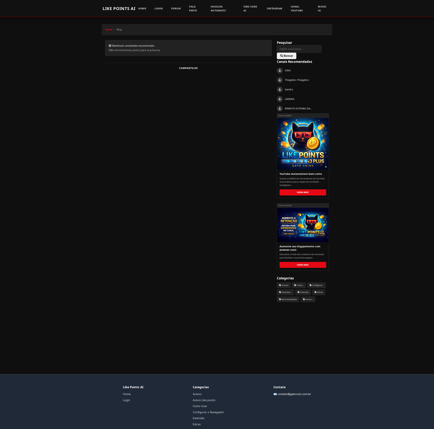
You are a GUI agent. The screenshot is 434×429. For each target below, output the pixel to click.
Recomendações (289, 299)
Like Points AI (119, 8)
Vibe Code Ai (250, 8)
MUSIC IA (322, 8)
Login (158, 8)
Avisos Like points (204, 400)
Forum (176, 8)
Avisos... (309, 299)
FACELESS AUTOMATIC (218, 8)
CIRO (288, 70)
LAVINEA (289, 99)
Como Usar (200, 406)
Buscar (288, 55)
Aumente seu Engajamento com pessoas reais (300, 248)
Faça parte (193, 8)
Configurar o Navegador (208, 412)
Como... (300, 285)
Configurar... (317, 285)
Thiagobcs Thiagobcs (297, 80)
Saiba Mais (303, 192)
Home (142, 8)
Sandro (289, 89)
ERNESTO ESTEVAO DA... (298, 108)
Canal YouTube (297, 8)
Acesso (284, 285)
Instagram (274, 8)
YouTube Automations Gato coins (301, 173)
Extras (320, 292)
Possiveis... (286, 292)
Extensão (304, 292)
